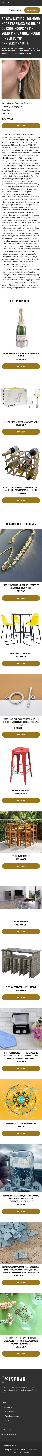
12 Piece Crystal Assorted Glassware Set (21, 421)
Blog (7, 1420)
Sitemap (27, 1452)
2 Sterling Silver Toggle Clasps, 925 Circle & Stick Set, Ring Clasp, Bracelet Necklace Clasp (21, 722)
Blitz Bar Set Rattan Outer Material (21, 987)
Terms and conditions (28, 1449)
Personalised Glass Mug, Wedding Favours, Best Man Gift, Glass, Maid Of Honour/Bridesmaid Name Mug (21, 1198)
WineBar (8, 1407)
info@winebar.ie (7, 3)
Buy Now (21, 126)
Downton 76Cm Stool (21, 790)
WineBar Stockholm (12, 1416)
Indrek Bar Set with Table (21, 653)
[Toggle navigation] (4, 10)
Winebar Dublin (11, 1412)
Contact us (14, 1449)
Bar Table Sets (26, 103)
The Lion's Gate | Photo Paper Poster (21, 1123)
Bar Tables (16, 103)
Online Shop (32, 10)
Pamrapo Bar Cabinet (21, 921)
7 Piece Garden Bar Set (21, 856)
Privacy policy (17, 1452)
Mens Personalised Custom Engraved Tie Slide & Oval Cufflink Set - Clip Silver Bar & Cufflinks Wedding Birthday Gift (21, 1055)
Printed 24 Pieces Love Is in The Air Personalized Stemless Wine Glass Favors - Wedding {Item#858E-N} (21, 1341)
